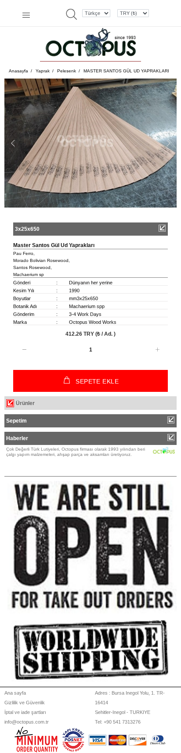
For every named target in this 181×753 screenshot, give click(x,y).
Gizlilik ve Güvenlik (24, 702)
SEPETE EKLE (97, 381)
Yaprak (43, 70)
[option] (90, 143)
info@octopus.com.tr (26, 721)
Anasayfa (18, 70)
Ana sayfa (15, 693)
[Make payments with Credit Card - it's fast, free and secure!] (73, 739)
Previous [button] (12, 143)
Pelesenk (66, 70)
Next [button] (168, 143)
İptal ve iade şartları (25, 712)
